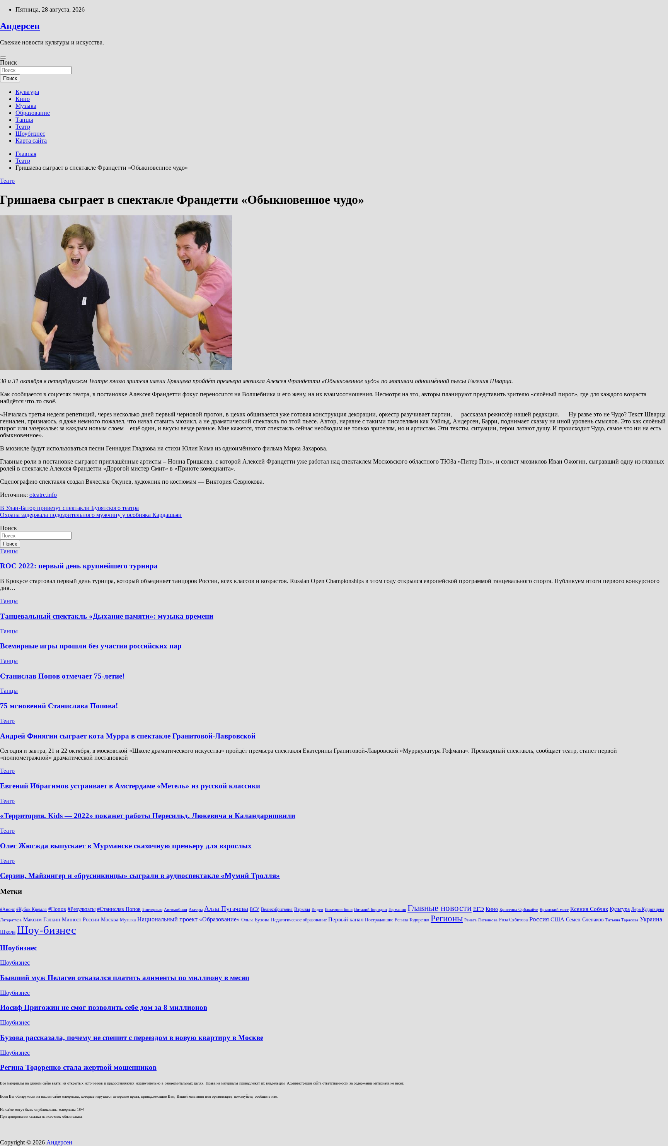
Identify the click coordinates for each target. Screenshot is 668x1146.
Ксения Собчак (589, 909)
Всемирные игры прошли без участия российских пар (91, 646)
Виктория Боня (339, 909)
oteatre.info (43, 494)
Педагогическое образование (299, 920)
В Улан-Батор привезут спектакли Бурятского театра (69, 508)
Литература (11, 920)
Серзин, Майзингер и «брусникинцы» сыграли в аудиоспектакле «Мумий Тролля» (140, 875)
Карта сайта (31, 140)
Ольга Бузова (255, 920)
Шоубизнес (30, 133)
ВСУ (254, 909)
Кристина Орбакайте (518, 909)
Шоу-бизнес (46, 930)
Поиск (8, 62)
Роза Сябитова (513, 920)
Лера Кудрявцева (647, 909)
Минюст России (80, 920)
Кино (22, 99)
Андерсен (20, 26)
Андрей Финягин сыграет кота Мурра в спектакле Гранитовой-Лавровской (128, 736)
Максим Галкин (41, 920)
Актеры (196, 909)
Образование (32, 112)
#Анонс (7, 909)
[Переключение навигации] (3, 57)
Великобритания (277, 909)
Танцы (24, 119)
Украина (651, 919)
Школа (7, 932)
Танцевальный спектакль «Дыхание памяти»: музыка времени (106, 616)
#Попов (57, 909)
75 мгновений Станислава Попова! (59, 706)
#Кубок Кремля (31, 909)
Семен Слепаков (585, 919)
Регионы (447, 918)
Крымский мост (554, 909)
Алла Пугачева (226, 908)
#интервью (152, 909)
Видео (317, 909)
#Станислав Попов (119, 909)
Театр (22, 126)
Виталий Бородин (370, 909)
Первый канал (345, 919)
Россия (539, 919)
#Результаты (81, 909)
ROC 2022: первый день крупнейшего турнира (79, 566)
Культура (27, 92)
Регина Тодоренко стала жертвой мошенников (78, 1067)
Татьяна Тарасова (621, 920)
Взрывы (302, 909)
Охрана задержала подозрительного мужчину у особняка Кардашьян (91, 515)
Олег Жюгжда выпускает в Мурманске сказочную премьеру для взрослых (126, 846)
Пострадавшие (379, 920)
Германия (397, 909)
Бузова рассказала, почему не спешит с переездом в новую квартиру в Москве (131, 1037)
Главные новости (439, 908)
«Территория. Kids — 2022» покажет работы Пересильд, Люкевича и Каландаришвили (147, 816)
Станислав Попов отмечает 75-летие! (62, 676)
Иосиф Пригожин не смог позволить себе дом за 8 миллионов (103, 1007)
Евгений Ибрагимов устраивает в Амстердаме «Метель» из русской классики (130, 786)
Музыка (25, 105)
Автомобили (175, 909)
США (557, 919)
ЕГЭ (478, 909)
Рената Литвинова (481, 920)
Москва (109, 920)
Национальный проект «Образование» (188, 919)
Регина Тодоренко (412, 920)
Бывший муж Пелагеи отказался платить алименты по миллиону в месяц (124, 978)
